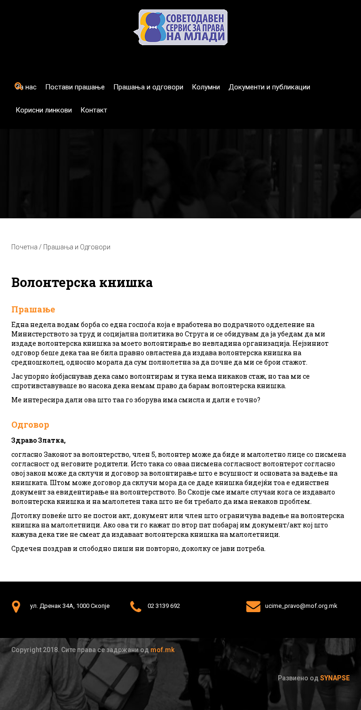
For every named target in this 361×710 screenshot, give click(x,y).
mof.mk (162, 650)
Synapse (335, 678)
